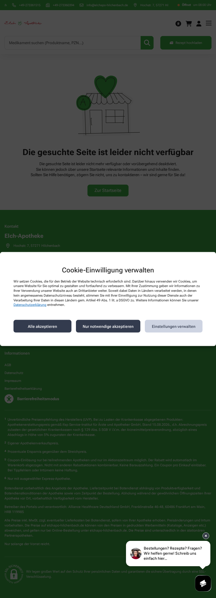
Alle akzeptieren (42, 326)
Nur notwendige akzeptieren (108, 326)
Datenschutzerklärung (30, 305)
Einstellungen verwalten (173, 326)
